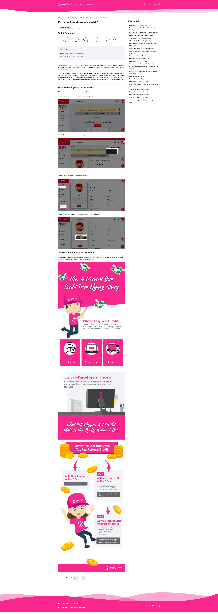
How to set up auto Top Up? (137, 76)
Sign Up (156, 4)
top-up (92, 79)
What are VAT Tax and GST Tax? (138, 81)
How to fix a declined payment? (138, 79)
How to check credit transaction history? (141, 64)
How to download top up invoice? (139, 58)
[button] (143, 5)
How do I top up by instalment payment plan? (142, 35)
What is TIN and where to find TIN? (139, 89)
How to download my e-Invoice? (138, 92)
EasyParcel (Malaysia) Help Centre (68, 17)
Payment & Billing (85, 17)
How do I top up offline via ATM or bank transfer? (143, 32)
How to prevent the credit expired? (139, 61)
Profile (85, 175)
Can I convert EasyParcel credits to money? (141, 48)
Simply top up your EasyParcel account (69, 65)
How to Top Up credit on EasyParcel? (140, 25)
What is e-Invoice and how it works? (139, 94)
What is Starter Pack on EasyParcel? (139, 41)
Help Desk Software (64, 603)
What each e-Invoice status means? (139, 97)
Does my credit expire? (136, 56)
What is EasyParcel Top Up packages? (140, 38)
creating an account (63, 69)
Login (149, 4)
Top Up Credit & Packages (100, 17)
